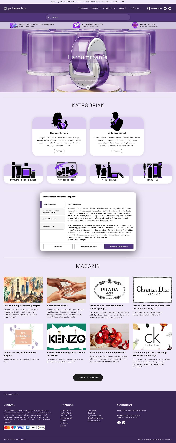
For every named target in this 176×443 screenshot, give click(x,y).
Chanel (126, 138)
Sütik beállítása (94, 421)
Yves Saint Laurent (63, 145)
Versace (76, 143)
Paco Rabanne (116, 143)
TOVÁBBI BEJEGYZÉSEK (88, 378)
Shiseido (58, 143)
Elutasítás (58, 246)
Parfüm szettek (66, 416)
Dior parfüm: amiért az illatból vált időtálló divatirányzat (151, 307)
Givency (122, 140)
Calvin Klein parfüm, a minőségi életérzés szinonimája (150, 354)
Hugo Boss (132, 140)
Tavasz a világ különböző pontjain (22, 305)
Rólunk (63, 426)
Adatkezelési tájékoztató (153, 439)
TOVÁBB (59, 151)
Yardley (50, 145)
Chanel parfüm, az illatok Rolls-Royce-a (20, 354)
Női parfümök (59, 133)
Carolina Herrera (114, 138)
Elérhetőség (106, 2)
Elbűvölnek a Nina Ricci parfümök (108, 352)
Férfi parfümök (117, 133)
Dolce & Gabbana (65, 138)
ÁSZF (140, 439)
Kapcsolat (92, 411)
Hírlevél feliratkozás (95, 418)
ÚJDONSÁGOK (83, 8)
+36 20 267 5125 (131, 417)
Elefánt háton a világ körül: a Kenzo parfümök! (66, 354)
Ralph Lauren (129, 143)
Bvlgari (42, 138)
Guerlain (53, 140)
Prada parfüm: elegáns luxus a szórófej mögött (106, 307)
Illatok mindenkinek (57, 305)
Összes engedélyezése (119, 246)
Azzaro (96, 138)
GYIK (123, 2)
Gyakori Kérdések (95, 416)
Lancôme (62, 140)
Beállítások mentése (89, 246)
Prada (50, 143)
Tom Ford (67, 143)
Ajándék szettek (66, 179)
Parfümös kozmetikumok (23, 179)
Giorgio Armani (112, 140)
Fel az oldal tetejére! (11, 394)
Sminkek (63, 421)
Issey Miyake (103, 143)
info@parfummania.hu (132, 415)
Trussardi (103, 145)
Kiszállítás (116, 2)
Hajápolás (152, 179)
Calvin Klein (51, 138)
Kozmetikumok (109, 179)
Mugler (71, 140)
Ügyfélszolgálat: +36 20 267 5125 (62, 2)
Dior (131, 138)
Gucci (46, 140)
